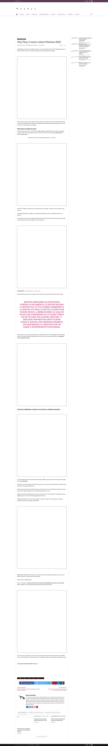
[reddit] (50, 682)
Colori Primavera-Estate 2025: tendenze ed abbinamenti (58, 719)
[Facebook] (85, 1)
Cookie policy (37, 744)
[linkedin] (58, 682)
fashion (27, 678)
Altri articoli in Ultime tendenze (52, 712)
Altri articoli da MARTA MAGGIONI (35, 712)
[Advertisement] (54, 25)
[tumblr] (62, 682)
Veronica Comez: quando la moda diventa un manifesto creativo (23, 730)
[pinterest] (54, 682)
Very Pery (41, 678)
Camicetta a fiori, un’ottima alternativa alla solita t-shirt (40, 719)
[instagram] (92, 1)
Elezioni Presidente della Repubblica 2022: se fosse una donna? (28, 689)
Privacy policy (31, 744)
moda (31, 678)
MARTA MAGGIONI (21, 45)
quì (36, 663)
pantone (36, 678)
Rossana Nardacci (82, 59)
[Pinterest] (89, 1)
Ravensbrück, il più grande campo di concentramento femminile (57, 689)
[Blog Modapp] (26, 6)
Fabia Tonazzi (81, 42)
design (22, 678)
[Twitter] (87, 1)
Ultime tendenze (21, 39)
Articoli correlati (22, 712)
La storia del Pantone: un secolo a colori (32, 290)
